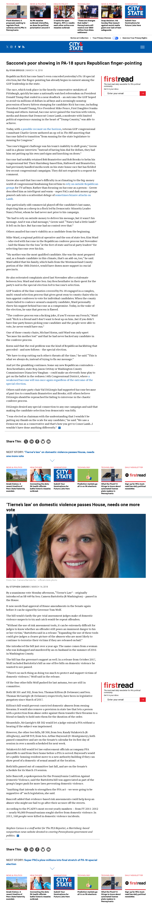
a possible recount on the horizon (41, 129)
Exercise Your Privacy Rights (135, 38)
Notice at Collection (79, 38)
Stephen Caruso (20, 586)
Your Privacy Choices (102, 38)
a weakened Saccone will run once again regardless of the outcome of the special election (49, 379)
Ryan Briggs (17, 70)
